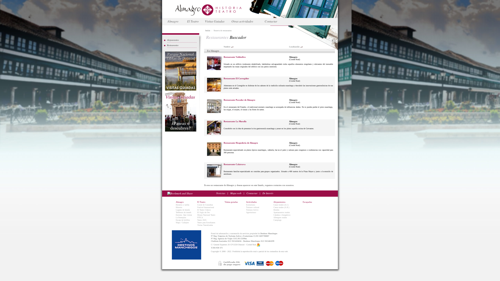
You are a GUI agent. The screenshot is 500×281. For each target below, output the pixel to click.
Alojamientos (173, 40)
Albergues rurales (280, 217)
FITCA (200, 217)
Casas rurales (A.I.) (280, 205)
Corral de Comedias (205, 205)
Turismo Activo (252, 210)
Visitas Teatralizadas (205, 225)
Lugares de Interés (183, 210)
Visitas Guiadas (214, 21)
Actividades (251, 202)
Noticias (220, 193)
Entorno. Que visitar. (184, 215)
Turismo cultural (252, 207)
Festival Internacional (205, 207)
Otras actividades (242, 21)
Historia (179, 207)
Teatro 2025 (201, 220)
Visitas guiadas (231, 202)
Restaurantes (173, 45)
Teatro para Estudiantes (206, 222)
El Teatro (193, 21)
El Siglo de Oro (203, 212)
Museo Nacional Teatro (206, 215)
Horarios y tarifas (182, 205)
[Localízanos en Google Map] (258, 245)
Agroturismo (251, 212)
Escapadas (307, 202)
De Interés (267, 193)
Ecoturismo (250, 205)
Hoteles (276, 210)
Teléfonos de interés (183, 212)
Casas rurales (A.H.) (281, 207)
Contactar (271, 21)
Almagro (172, 21)
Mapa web (235, 193)
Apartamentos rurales (281, 212)
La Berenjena (181, 217)
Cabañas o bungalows (281, 215)
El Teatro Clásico (204, 210)
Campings (277, 220)
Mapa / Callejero (182, 222)
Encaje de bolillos (183, 220)
